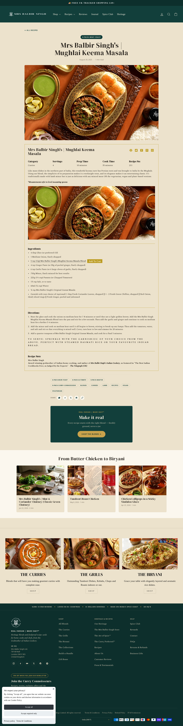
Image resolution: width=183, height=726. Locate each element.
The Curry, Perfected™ (104, 641)
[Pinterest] (40, 663)
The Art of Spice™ (102, 635)
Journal (94, 14)
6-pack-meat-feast (60, 380)
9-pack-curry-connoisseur (64, 385)
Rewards (134, 629)
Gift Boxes (63, 659)
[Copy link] (82, 398)
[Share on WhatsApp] (59, 398)
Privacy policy (9, 721)
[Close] (54, 689)
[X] (33, 663)
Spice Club (107, 14)
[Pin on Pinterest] (76, 398)
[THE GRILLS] (91, 553)
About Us (98, 653)
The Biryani (64, 641)
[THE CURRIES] (33, 553)
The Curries (64, 629)
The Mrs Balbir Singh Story (106, 629)
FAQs (132, 641)
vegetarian (57, 391)
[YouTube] (27, 663)
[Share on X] (70, 398)
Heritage (121, 14)
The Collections (66, 647)
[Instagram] (13, 663)
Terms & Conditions (24, 721)
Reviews (83, 14)
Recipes (69, 14)
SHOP (33, 591)
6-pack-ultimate (79, 380)
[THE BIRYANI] (150, 553)
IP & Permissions (134, 713)
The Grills (63, 635)
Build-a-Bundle (66, 653)
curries (94, 385)
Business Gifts (136, 653)
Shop (56, 14)
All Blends (63, 623)
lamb (105, 385)
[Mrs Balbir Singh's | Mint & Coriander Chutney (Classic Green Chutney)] (40, 489)
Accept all (29, 707)
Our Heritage (100, 623)
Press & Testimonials (103, 665)
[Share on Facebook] (65, 398)
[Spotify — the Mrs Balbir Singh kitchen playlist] (47, 663)
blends (83, 385)
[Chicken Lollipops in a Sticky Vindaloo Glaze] (142, 489)
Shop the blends (91, 434)
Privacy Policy (107, 713)
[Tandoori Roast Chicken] (91, 489)
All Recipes (31, 30)
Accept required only (29, 714)
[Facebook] (20, 663)
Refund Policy (120, 713)
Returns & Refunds (138, 647)
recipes (115, 385)
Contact (133, 635)
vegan (125, 385)
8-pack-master (97, 380)
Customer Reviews (102, 659)
